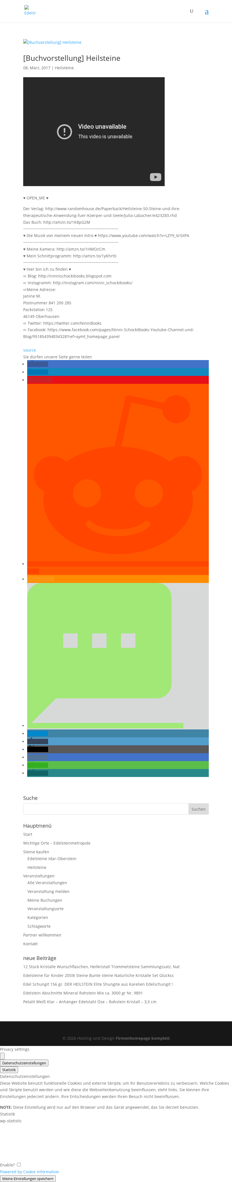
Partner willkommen (42, 935)
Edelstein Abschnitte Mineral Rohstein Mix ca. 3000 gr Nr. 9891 (83, 993)
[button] (37, 364)
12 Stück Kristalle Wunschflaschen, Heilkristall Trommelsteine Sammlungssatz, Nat (101, 966)
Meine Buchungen (44, 900)
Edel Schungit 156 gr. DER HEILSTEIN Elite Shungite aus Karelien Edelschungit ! (98, 984)
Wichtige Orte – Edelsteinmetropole (57, 843)
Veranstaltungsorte (45, 908)
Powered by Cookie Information (29, 1171)
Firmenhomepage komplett (143, 1038)
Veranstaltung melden (48, 891)
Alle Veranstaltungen (47, 882)
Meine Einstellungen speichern (27, 1178)
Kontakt (30, 943)
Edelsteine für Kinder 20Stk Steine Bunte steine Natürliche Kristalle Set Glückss (98, 975)
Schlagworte (39, 926)
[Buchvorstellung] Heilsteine (72, 58)
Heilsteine (64, 67)
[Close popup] (2, 1056)
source (29, 350)
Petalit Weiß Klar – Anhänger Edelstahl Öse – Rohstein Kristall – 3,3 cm (89, 1001)
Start (27, 834)
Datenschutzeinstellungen (24, 1062)
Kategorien (37, 917)
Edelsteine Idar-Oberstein (51, 858)
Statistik (9, 1069)
